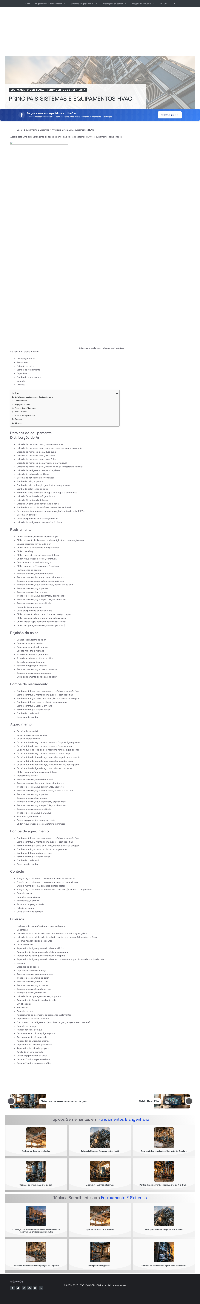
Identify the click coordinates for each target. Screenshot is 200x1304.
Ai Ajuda (163, 3)
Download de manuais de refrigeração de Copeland (164, 1151)
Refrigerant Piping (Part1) (100, 1265)
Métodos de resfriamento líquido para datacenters (163, 1265)
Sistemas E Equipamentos (82, 3)
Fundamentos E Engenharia (66, 90)
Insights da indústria (141, 3)
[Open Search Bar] (174, 3)
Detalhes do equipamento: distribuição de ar (34, 397)
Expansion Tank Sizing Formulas (100, 1184)
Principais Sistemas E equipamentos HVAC (100, 1151)
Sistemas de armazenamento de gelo (64, 1101)
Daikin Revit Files (149, 1101)
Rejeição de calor (22, 404)
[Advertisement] (100, 32)
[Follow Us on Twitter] (18, 1288)
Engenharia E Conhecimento (48, 3)
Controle (18, 419)
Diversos (18, 423)
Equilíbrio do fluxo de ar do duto (36, 1151)
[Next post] (189, 1101)
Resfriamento (21, 400)
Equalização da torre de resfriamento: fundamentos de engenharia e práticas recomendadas (36, 1230)
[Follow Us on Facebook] (12, 1288)
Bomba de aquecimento (25, 415)
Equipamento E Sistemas (27, 90)
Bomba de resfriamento (25, 408)
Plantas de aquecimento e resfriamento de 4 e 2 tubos (163, 1184)
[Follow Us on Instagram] (24, 1288)
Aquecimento (21, 412)
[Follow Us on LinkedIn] (41, 1288)
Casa (27, 3)
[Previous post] (11, 1101)
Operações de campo (113, 3)
